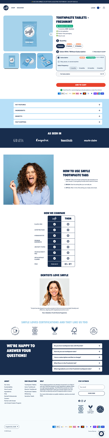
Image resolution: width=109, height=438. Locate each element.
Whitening (28, 394)
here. (41, 396)
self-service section (48, 388)
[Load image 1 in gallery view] (28, 33)
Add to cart (80, 85)
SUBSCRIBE (91, 393)
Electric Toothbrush (31, 389)
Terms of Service (92, 431)
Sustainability (8, 387)
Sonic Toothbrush (30, 387)
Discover (20, 8)
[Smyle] (6, 7)
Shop (13, 8)
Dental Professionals (10, 396)
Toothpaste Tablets (30, 384)
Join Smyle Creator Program (12, 403)
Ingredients (7, 391)
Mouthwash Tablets (30, 391)
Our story (7, 384)
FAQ (5, 394)
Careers (6, 398)
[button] (101, 433)
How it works (8, 389)
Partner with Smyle (10, 401)
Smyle (9, 431)
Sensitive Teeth (29, 396)
